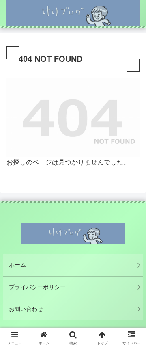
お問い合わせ (26, 309)
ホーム (17, 265)
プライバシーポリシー (37, 287)
